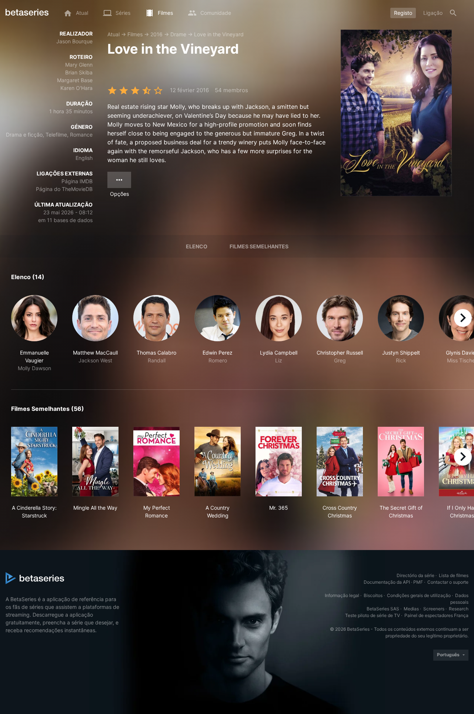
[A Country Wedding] (217, 461)
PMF (418, 582)
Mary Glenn (79, 64)
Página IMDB (77, 181)
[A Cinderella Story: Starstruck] (34, 461)
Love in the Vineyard (219, 34)
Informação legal (342, 595)
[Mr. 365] (279, 461)
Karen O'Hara (76, 88)
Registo (403, 13)
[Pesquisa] (453, 13)
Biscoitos (373, 595)
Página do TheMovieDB (64, 189)
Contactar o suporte (447, 582)
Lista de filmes (453, 575)
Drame (178, 34)
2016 (156, 34)
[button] (34, 333)
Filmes (135, 34)
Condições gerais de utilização (419, 595)
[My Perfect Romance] (156, 461)
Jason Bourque (74, 41)
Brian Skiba (79, 72)
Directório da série (415, 575)
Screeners (433, 608)
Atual (113, 34)
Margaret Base (75, 80)
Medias (411, 608)
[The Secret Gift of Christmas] (401, 461)
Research (458, 608)
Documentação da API (387, 582)
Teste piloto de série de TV (372, 615)
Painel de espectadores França (436, 615)
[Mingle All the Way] (95, 461)
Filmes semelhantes (259, 246)
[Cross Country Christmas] (340, 461)
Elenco (196, 246)
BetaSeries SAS (383, 608)
